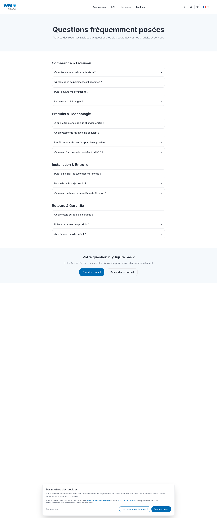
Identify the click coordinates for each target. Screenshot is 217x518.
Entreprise (125, 7)
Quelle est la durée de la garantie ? (73, 214)
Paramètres (52, 509)
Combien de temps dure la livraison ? (75, 72)
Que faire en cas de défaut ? (70, 234)
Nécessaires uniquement (135, 509)
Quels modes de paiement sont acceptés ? (78, 81)
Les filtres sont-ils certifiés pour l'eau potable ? (80, 142)
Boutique (141, 7)
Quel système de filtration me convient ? (76, 132)
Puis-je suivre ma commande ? (71, 91)
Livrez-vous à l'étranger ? (68, 101)
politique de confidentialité (98, 500)
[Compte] (191, 7)
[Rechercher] (185, 7)
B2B (113, 7)
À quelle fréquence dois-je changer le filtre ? (79, 122)
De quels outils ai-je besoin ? (70, 183)
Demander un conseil (122, 272)
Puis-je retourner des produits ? (71, 224)
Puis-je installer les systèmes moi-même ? (77, 173)
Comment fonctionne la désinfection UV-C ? (78, 152)
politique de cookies (127, 500)
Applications (99, 7)
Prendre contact (92, 272)
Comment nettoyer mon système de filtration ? (80, 193)
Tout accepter (161, 509)
